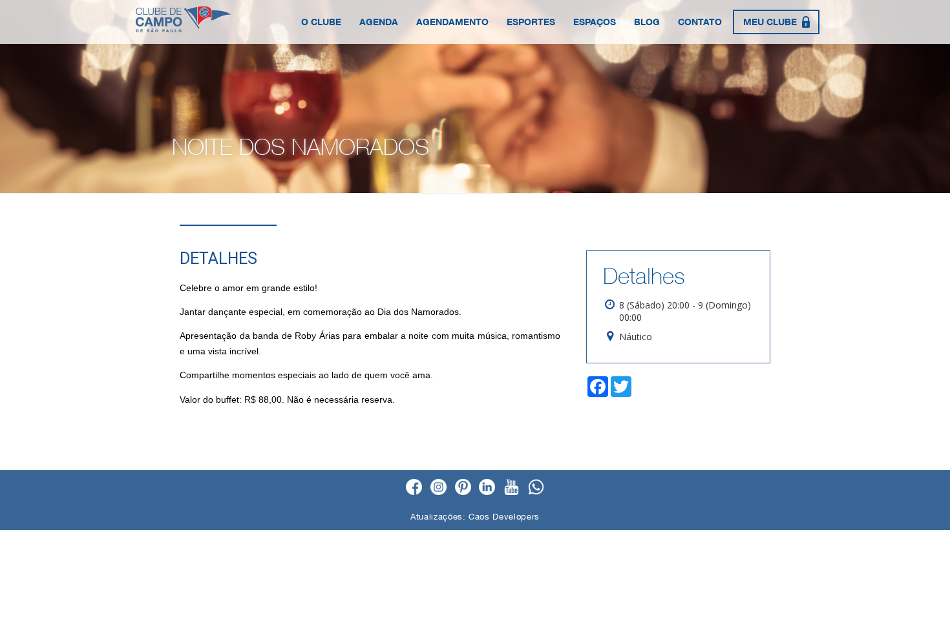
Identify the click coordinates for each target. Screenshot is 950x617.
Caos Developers (504, 516)
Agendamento (452, 21)
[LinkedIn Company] (487, 488)
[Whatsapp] (536, 488)
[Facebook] (414, 488)
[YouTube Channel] (511, 488)
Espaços (594, 21)
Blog (647, 21)
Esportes (531, 21)
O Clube (321, 21)
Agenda (378, 21)
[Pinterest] (463, 488)
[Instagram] (438, 488)
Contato (700, 21)
